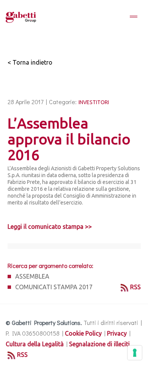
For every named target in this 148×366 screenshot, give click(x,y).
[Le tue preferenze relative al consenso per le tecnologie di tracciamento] (135, 352)
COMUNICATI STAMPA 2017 (54, 287)
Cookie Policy (83, 333)
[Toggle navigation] (133, 17)
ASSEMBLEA (32, 276)
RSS (135, 287)
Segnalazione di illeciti (99, 344)
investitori (94, 102)
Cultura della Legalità (35, 344)
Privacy (117, 333)
